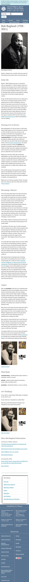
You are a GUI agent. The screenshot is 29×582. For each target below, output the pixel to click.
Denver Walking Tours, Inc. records (9, 452)
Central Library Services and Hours (7, 525)
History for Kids (5, 552)
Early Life (6, 481)
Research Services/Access (5, 543)
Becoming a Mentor (9, 487)
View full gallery (5, 366)
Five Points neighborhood (14, 142)
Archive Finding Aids (6, 548)
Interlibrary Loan (5, 580)
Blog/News (18, 547)
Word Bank (6, 493)
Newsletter (18, 539)
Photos (3, 22)
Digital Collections (5, 539)
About (3, 20)
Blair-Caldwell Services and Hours (21, 525)
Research (11, 20)
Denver (18, 20)
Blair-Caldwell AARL (14, 22)
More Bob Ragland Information (11, 499)
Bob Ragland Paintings (7, 454)
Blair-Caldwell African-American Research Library (7, 571)
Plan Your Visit (5, 555)
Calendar (3, 559)
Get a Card (3, 576)
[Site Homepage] (12, 8)
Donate (17, 543)
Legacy (5, 490)
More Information (5, 4)
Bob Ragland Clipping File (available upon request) (14, 449)
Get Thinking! (7, 496)
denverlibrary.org (5, 566)
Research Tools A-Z (6, 536)
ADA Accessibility (20, 554)
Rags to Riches (5, 183)
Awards (17, 536)
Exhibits (3, 563)
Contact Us (18, 550)
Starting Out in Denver (9, 484)
